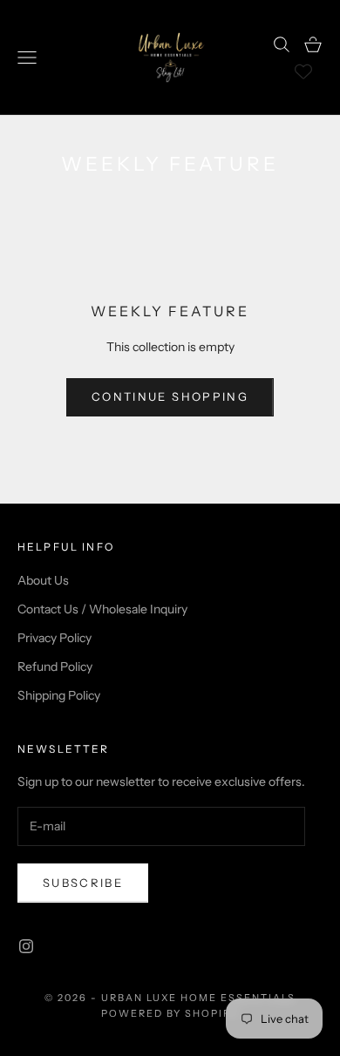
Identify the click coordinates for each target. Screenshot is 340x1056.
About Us (43, 580)
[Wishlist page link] (303, 71)
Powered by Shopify (170, 1013)
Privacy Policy (54, 638)
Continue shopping (170, 396)
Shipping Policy (58, 695)
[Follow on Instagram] (26, 946)
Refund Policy (54, 666)
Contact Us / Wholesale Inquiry (102, 609)
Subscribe (83, 883)
